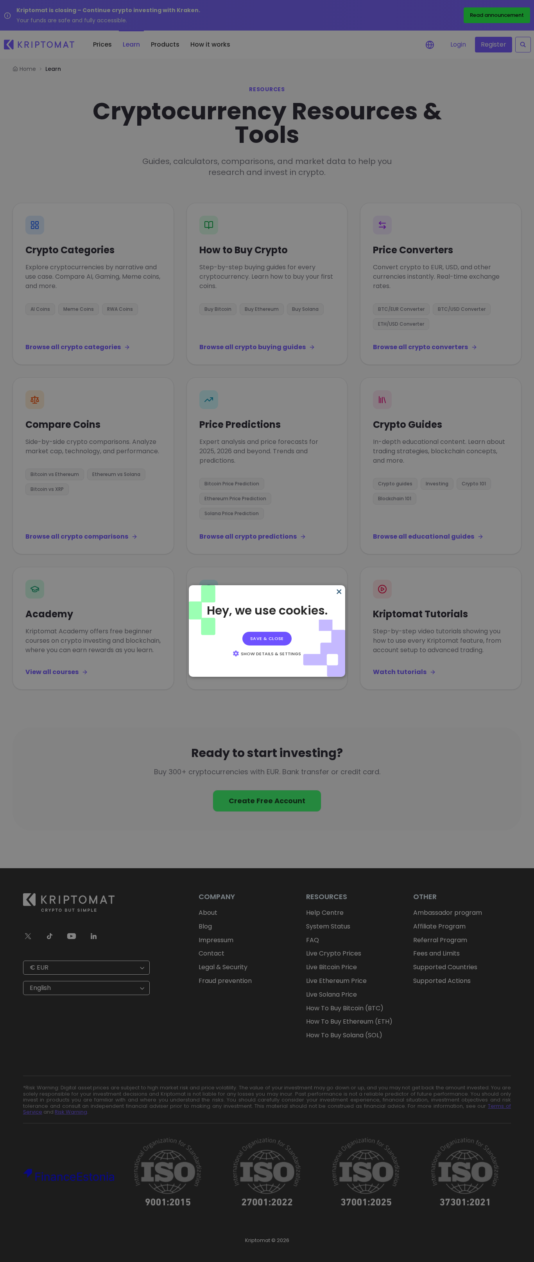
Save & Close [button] (267, 638)
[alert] (267, 631)
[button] (267, 653)
